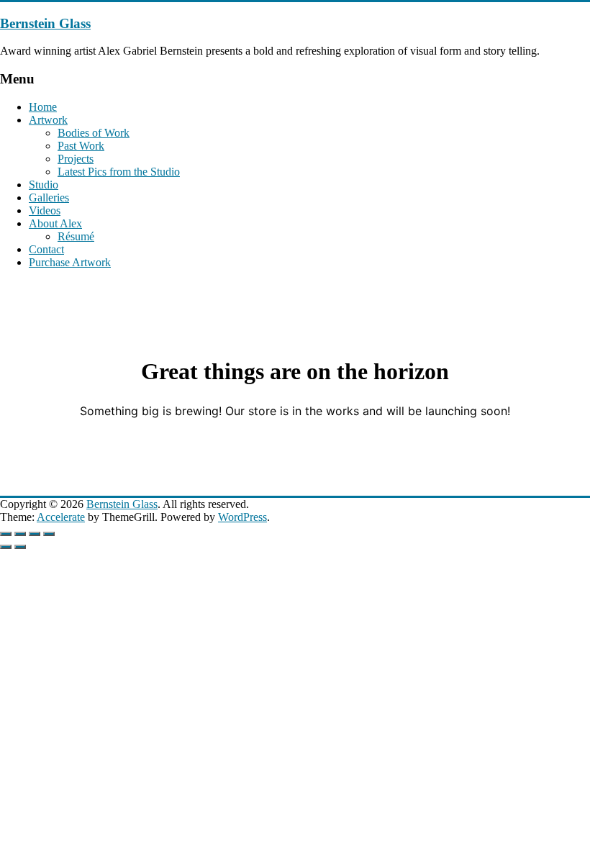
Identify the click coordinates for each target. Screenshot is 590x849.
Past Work (81, 146)
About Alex (55, 223)
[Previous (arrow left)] (6, 547)
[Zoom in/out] (6, 534)
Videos (44, 210)
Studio (43, 184)
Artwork (48, 120)
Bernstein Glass (45, 23)
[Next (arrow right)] (20, 547)
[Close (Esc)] (49, 534)
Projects (76, 159)
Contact (46, 249)
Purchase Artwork (70, 262)
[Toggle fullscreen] (20, 534)
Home (43, 107)
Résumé (76, 236)
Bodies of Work (94, 133)
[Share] (34, 534)
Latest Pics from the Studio (119, 171)
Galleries (49, 197)
